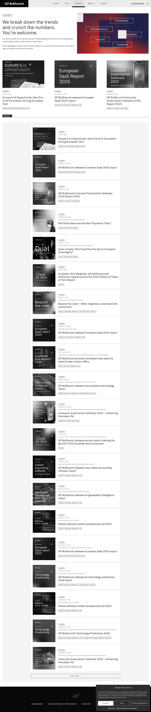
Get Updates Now (137, 3)
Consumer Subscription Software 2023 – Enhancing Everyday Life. (88, 660)
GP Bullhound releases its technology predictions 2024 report (86, 578)
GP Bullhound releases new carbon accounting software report (85, 469)
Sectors (56, 3)
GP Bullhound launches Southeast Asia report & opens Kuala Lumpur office (85, 360)
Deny (122, 703)
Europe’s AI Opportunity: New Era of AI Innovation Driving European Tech (22, 101)
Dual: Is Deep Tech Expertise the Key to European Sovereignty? (86, 250)
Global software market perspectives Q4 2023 (85, 524)
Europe (5, 108)
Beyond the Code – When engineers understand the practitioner (88, 305)
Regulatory (86, 704)
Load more (74, 676)
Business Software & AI (21, 108)
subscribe (11, 46)
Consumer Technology (120, 108)
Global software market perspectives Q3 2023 (85, 606)
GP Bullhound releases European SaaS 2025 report (74, 99)
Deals (67, 3)
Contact (104, 3)
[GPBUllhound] (14, 3)
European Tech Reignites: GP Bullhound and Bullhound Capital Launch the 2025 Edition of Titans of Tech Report (88, 277)
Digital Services (89, 585)
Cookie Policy (111, 708)
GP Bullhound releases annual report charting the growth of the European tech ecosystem (86, 442)
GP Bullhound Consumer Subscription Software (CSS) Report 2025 (124, 101)
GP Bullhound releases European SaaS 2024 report (87, 332)
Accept (105, 703)
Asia (60, 366)
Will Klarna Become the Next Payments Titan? (84, 223)
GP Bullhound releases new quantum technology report (86, 387)
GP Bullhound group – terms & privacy (126, 708)
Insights (78, 3)
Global (109, 108)
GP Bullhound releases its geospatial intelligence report (86, 496)
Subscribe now (37, 704)
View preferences (139, 703)
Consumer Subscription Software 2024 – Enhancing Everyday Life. (88, 414)
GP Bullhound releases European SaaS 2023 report (87, 551)
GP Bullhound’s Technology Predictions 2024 (84, 633)
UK (10, 108)
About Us (91, 3)
